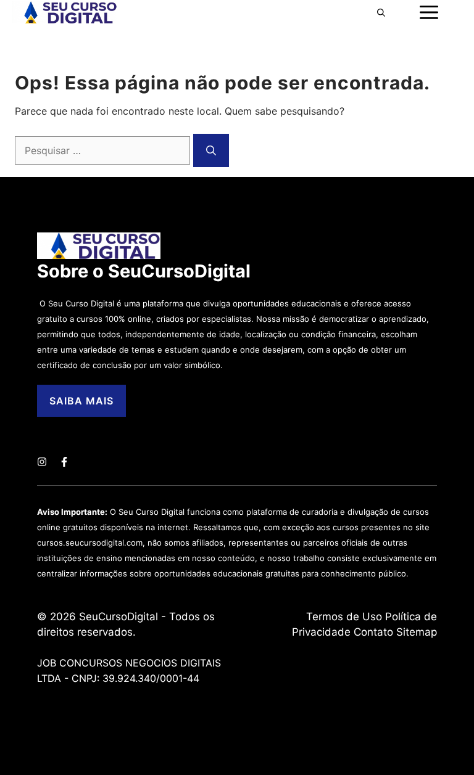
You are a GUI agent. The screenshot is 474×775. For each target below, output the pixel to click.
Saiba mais (81, 401)
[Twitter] (42, 462)
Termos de (334, 616)
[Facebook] (64, 462)
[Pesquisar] (211, 150)
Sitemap (416, 632)
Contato (373, 632)
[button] (381, 12)
